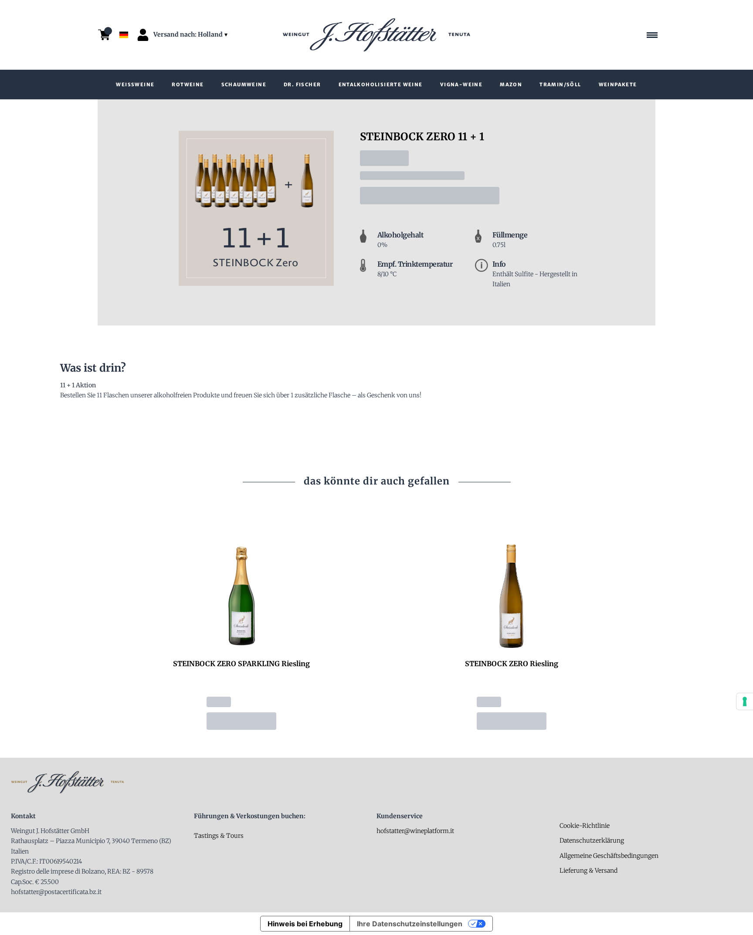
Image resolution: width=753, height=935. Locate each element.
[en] (124, 23)
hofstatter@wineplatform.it (415, 831)
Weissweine (135, 84)
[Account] (143, 35)
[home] (376, 35)
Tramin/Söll (560, 84)
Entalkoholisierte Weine (381, 84)
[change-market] (191, 35)
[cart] (104, 35)
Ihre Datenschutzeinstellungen (409, 923)
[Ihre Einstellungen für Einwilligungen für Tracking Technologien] (744, 701)
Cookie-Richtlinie (585, 826)
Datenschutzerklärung (592, 840)
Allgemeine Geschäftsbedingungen (609, 856)
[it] (124, 14)
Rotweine (188, 84)
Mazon (511, 84)
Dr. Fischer (302, 84)
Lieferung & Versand (588, 870)
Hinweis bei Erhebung (305, 923)
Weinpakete (618, 84)
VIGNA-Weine (461, 84)
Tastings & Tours (219, 836)
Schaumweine (243, 84)
